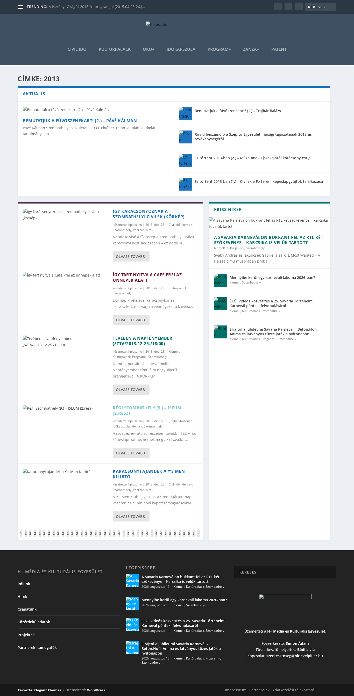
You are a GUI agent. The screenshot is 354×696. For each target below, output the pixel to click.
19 (21, 537)
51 (170, 537)
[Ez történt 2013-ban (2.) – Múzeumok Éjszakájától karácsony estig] (185, 160)
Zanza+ (251, 49)
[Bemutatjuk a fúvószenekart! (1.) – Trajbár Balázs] (185, 113)
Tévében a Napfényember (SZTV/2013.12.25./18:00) (142, 340)
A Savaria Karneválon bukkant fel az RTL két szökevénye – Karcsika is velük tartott (268, 240)
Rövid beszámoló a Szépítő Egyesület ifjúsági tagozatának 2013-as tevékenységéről (253, 136)
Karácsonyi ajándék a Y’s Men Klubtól (149, 474)
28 (63, 537)
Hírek (22, 596)
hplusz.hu (135, 224)
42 (128, 537)
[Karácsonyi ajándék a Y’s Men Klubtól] (65, 472)
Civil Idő (77, 49)
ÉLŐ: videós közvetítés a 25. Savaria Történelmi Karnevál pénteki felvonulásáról (272, 303)
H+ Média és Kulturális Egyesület (296, 631)
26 (54, 537)
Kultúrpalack (115, 49)
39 (114, 537)
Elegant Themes (47, 690)
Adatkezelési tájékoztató (293, 689)
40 (119, 537)
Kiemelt (186, 224)
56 (194, 537)
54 (184, 537)
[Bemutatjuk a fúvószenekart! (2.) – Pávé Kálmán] (95, 110)
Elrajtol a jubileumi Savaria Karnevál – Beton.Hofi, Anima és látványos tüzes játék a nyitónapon (274, 331)
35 (96, 537)
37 (105, 537)
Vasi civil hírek (143, 230)
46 (147, 537)
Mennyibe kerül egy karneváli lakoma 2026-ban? (272, 277)
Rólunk (24, 583)
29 (68, 537)
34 (91, 537)
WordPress (96, 690)
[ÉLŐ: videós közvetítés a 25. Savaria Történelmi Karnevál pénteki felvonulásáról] (220, 303)
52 (175, 537)
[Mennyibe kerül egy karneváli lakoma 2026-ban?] (220, 280)
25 (49, 537)
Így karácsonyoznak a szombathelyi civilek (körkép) (149, 214)
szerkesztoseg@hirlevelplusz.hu (294, 655)
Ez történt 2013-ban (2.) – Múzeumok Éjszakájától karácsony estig (252, 157)
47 (152, 537)
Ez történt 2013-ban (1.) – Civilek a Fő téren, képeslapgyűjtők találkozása (259, 181)
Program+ (219, 49)
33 (86, 537)
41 (124, 537)
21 (30, 537)
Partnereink (259, 689)
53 (180, 537)
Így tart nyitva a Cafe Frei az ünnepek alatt (147, 277)
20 (26, 537)
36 (100, 537)
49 (161, 537)
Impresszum (235, 689)
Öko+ (148, 49)
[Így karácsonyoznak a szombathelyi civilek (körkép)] (65, 215)
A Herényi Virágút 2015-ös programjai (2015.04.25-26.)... (97, 6)
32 (82, 537)
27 (58, 537)
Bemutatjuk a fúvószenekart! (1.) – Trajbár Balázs (238, 110)
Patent (279, 49)
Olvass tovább (130, 256)
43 (133, 537)
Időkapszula (181, 49)
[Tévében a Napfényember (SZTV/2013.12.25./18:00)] (65, 342)
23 (40, 537)
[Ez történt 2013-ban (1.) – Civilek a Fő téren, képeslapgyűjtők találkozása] (185, 184)
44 (138, 537)
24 (44, 537)
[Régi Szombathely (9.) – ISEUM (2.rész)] (65, 408)
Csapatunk (27, 609)
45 (142, 537)
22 (35, 537)
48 (156, 537)
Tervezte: (26, 690)
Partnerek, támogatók (37, 647)
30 (72, 537)
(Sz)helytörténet (180, 421)
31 (77, 537)
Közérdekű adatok (34, 621)
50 (166, 537)
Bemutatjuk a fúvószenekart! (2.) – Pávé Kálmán (80, 121)
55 (189, 537)
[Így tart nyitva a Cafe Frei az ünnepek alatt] (65, 275)
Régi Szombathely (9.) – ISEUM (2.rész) (147, 410)
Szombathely (122, 230)
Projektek (26, 634)
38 (110, 537)
